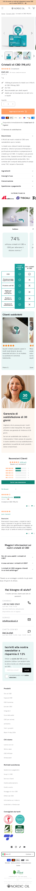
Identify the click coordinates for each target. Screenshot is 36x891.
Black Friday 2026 (10, 732)
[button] (2, 8)
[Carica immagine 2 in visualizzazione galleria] (18, 56)
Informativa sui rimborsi (12, 800)
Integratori (7, 711)
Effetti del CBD (9, 796)
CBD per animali (9, 719)
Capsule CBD (8, 698)
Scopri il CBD (8, 774)
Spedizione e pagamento (11, 770)
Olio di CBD (8, 693)
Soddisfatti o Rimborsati (12, 804)
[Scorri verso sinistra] (4, 33)
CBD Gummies (8, 702)
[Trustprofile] (8, 840)
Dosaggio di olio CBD (11, 791)
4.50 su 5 (23, 462)
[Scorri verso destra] (32, 33)
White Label (8, 749)
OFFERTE (7, 724)
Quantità (3, 100)
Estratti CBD (8, 706)
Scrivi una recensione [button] (18, 482)
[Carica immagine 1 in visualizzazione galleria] (9, 56)
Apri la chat (7, 632)
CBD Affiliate (8, 753)
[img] (5, 494)
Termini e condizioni (15, 862)
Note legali (7, 862)
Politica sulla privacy (26, 862)
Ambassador (8, 758)
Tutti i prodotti (8, 728)
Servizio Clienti (9, 778)
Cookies (18, 865)
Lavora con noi (8, 745)
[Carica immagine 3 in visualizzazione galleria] (27, 56)
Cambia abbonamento (11, 783)
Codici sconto (8, 787)
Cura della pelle (9, 715)
